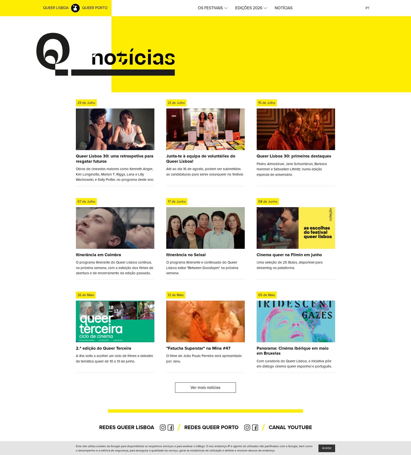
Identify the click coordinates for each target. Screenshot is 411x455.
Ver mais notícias (205, 387)
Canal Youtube (290, 427)
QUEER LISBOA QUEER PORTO (75, 7)
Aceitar (327, 448)
